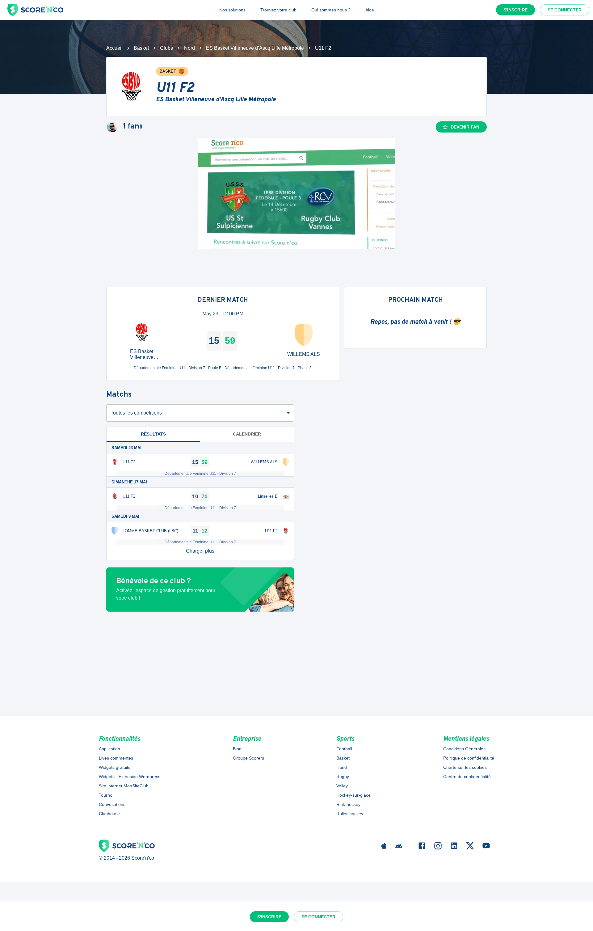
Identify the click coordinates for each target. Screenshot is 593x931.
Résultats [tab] (153, 434)
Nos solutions (232, 9)
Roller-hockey (349, 813)
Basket (141, 48)
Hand (341, 767)
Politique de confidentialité (468, 758)
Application (109, 748)
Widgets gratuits (114, 767)
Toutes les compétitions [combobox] (136, 412)
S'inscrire (515, 9)
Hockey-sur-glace (353, 795)
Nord (189, 48)
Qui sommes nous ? (331, 9)
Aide (369, 9)
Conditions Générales (464, 748)
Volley (342, 785)
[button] (200, 551)
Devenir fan (465, 126)
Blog (237, 748)
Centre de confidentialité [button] (467, 776)
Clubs (166, 48)
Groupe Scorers (248, 758)
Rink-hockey (348, 804)
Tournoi (106, 795)
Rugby (342, 776)
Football (344, 748)
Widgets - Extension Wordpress (129, 776)
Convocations (112, 804)
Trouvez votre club (278, 9)
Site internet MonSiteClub (124, 785)
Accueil (114, 48)
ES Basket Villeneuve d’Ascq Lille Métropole (255, 48)
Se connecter (565, 9)
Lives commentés (116, 758)
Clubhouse (109, 813)
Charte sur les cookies (465, 767)
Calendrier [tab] (247, 434)
